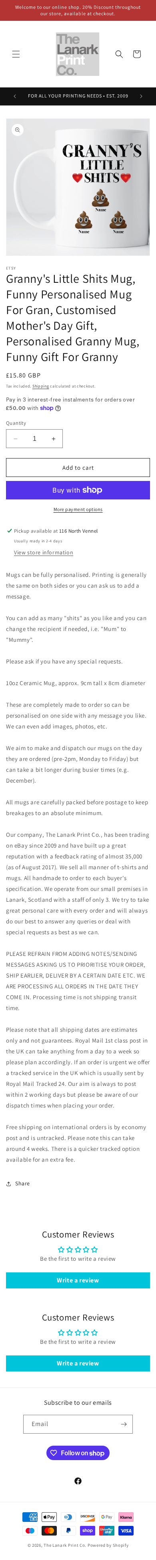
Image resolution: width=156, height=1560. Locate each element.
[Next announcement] (141, 96)
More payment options (78, 509)
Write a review (78, 1280)
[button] (16, 54)
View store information (43, 552)
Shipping (40, 386)
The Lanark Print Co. (65, 1545)
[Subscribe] (123, 1424)
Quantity (16, 423)
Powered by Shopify (108, 1545)
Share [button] (22, 1183)
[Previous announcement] (15, 96)
